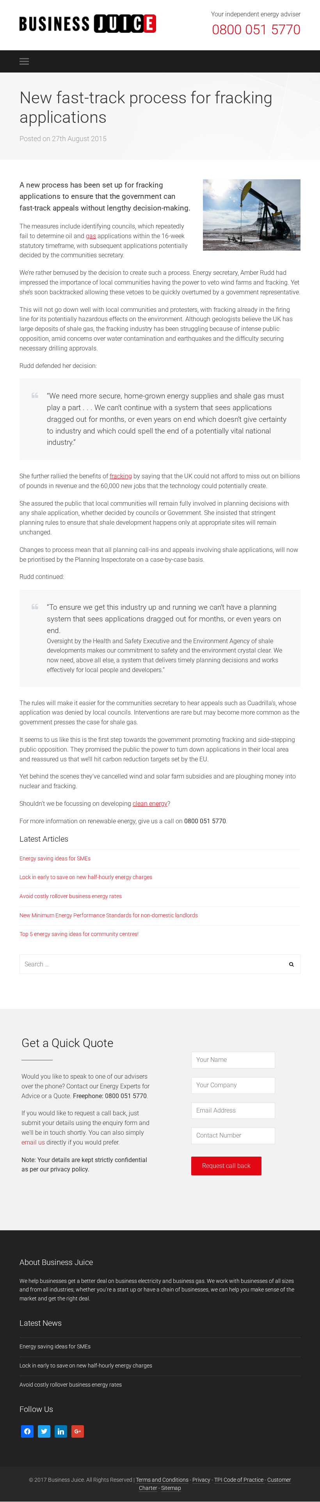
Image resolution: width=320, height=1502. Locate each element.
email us (33, 1142)
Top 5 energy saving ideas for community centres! (79, 934)
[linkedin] (61, 1431)
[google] (77, 1431)
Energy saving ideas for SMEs (55, 858)
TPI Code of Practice (239, 1480)
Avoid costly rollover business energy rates (71, 896)
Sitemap (171, 1488)
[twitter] (44, 1431)
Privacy (201, 1480)
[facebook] (27, 1431)
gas (91, 236)
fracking (121, 476)
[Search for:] (160, 964)
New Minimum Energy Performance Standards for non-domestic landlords (109, 915)
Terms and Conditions (162, 1480)
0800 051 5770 (256, 30)
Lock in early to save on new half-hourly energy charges (86, 877)
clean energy (150, 803)
